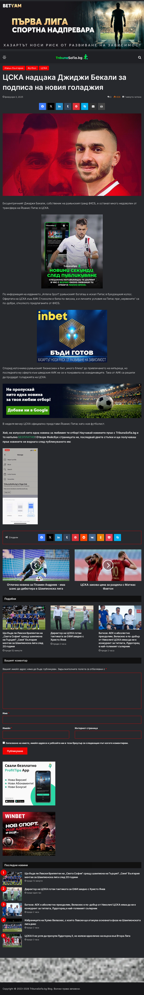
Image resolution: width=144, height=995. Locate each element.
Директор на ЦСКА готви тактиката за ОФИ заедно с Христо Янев (67, 636)
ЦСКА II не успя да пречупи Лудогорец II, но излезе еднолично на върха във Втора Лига (77, 935)
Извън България (14, 68)
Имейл (7, 728)
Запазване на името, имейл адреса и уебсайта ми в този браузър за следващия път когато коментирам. (67, 743)
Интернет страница (86, 728)
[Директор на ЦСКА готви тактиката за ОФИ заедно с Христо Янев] (72, 618)
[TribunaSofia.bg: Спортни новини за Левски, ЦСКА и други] (72, 57)
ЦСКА (44, 68)
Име (6, 713)
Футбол (32, 68)
